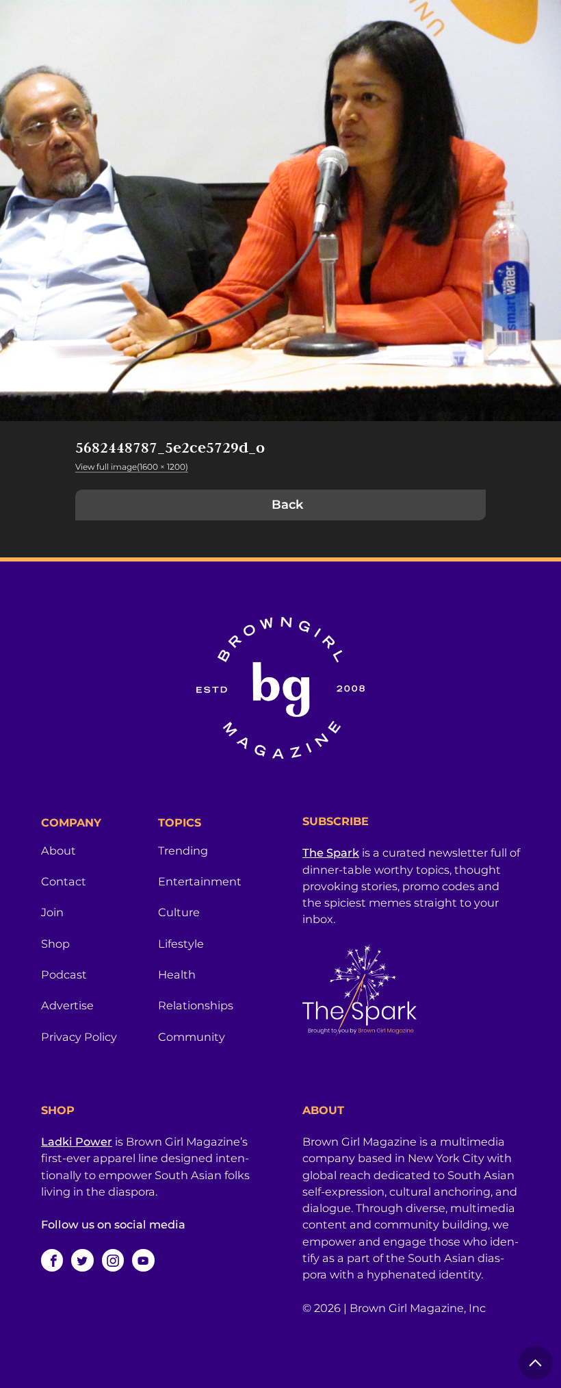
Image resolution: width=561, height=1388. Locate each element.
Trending (183, 850)
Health (177, 974)
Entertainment (200, 881)
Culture (179, 912)
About (58, 850)
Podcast (64, 974)
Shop (55, 943)
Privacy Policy (79, 1037)
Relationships (195, 1005)
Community (191, 1037)
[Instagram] (113, 1260)
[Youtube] (143, 1260)
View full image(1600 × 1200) (131, 467)
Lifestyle (181, 943)
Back (287, 504)
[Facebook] (52, 1260)
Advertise (67, 1005)
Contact (63, 881)
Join (52, 912)
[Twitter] (82, 1260)
